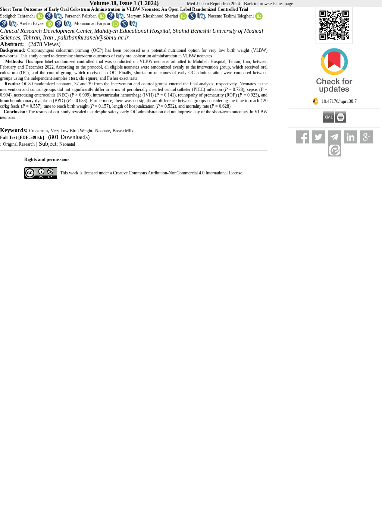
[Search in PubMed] (58, 18)
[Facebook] (302, 136)
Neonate (102, 130)
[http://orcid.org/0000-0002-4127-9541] (102, 18)
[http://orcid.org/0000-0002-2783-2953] (40, 18)
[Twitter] (318, 136)
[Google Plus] (366, 136)
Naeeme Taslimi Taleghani (231, 16)
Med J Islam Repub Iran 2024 (213, 3)
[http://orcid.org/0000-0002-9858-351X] (49, 26)
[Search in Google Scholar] (49, 18)
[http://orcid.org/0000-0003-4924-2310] (183, 18)
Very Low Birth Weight (71, 130)
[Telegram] (334, 136)
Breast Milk (123, 130)
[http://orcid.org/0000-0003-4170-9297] (115, 26)
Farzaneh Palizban (81, 16)
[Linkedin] (350, 136)
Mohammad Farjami (92, 23)
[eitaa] (334, 150)
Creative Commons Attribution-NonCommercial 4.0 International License (177, 173)
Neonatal (67, 144)
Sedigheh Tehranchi (17, 16)
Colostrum (38, 130)
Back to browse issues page (268, 3)
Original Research (19, 144)
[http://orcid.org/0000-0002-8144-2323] (259, 18)
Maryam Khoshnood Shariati (152, 16)
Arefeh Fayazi (31, 23)
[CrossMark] (334, 96)
